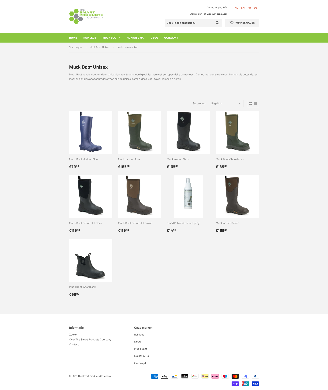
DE (255, 7)
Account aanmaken (217, 14)
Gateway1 (171, 38)
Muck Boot (110, 38)
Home (73, 38)
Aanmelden (196, 14)
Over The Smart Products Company (90, 339)
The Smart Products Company (94, 376)
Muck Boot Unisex (99, 47)
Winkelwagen (245, 23)
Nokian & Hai (135, 38)
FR (249, 7)
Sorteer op (199, 103)
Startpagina (75, 47)
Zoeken (73, 334)
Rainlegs (89, 38)
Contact (74, 344)
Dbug (154, 38)
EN (243, 7)
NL (236, 7)
